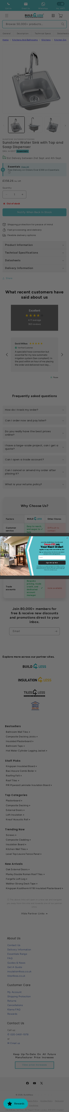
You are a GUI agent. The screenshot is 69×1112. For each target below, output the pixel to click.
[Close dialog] (67, 538)
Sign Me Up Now (52, 563)
